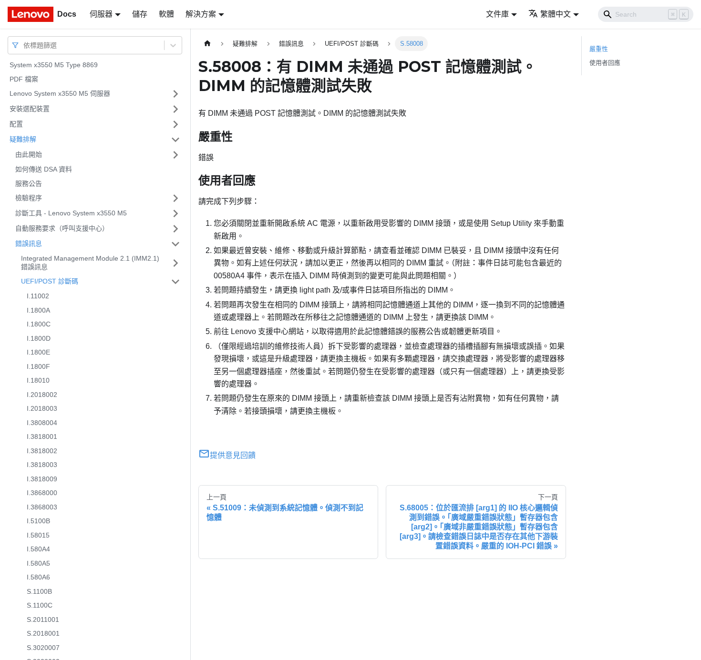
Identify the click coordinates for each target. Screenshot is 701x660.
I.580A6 (38, 577)
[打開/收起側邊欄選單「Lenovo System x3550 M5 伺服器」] (175, 94)
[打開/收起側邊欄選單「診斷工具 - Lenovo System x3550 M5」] (175, 213)
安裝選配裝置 (30, 108)
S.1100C (39, 605)
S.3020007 (43, 647)
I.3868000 (42, 493)
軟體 (166, 14)
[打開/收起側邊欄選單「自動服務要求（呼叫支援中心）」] (175, 228)
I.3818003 (42, 464)
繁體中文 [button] (555, 14)
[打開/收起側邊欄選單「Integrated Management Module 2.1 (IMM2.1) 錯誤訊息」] (175, 263)
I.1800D (39, 338)
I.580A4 (38, 549)
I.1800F (38, 366)
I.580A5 (38, 563)
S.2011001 (43, 619)
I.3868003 (42, 507)
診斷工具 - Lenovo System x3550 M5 (71, 213)
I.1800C (39, 324)
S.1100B (39, 591)
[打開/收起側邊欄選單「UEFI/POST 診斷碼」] (175, 281)
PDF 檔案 (24, 79)
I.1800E (38, 352)
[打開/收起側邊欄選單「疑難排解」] (175, 139)
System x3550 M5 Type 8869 (54, 65)
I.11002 (38, 296)
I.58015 (38, 535)
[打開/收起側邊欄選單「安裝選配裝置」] (175, 109)
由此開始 (28, 154)
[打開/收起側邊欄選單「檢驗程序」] (175, 198)
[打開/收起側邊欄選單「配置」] (175, 124)
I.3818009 (42, 479)
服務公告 (28, 183)
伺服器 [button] (101, 14)
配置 (16, 124)
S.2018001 (43, 633)
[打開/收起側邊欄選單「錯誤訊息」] (175, 244)
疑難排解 (23, 139)
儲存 (139, 14)
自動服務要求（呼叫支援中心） (62, 228)
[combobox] (24, 45)
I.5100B (38, 521)
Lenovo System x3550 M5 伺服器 (60, 93)
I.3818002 (42, 451)
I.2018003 (42, 408)
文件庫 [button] (497, 14)
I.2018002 (42, 394)
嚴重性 (598, 48)
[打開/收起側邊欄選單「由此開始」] (175, 154)
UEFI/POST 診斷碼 (49, 281)
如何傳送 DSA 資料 (43, 169)
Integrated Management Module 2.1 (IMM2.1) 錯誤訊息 (90, 262)
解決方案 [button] (201, 14)
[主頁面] (207, 43)
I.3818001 (42, 436)
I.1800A (38, 310)
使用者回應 (604, 62)
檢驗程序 (28, 198)
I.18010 (38, 380)
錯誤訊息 (28, 243)
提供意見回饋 (233, 455)
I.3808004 (42, 422)
